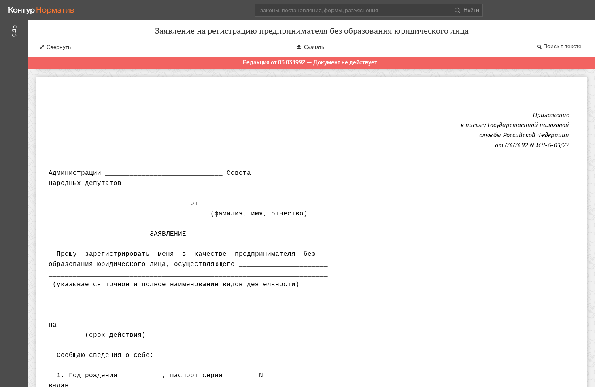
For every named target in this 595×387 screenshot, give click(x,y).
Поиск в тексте (562, 46)
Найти (471, 9)
